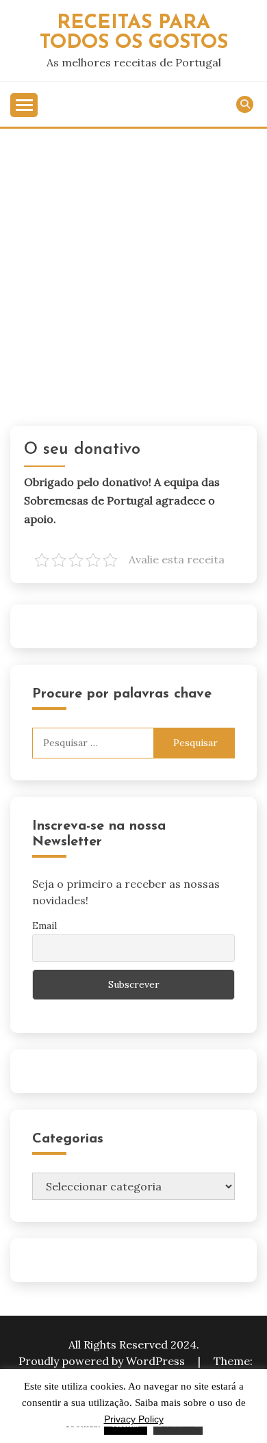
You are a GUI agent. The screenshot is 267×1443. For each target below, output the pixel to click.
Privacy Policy (134, 1419)
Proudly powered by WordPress (103, 1361)
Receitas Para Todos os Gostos (134, 33)
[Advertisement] (133, 269)
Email (44, 925)
